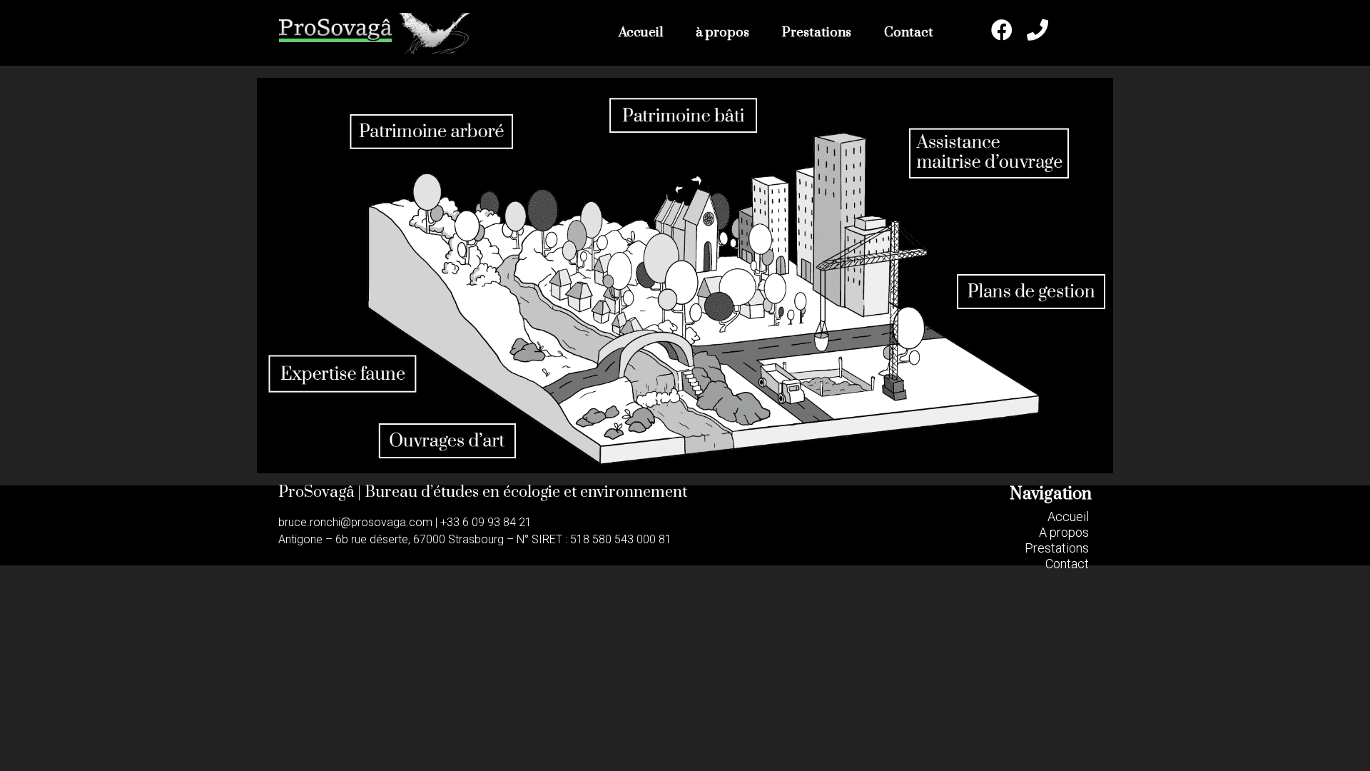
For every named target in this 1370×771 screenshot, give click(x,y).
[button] (1068, 517)
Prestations (816, 32)
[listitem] (432, 131)
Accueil (641, 32)
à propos (722, 32)
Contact (908, 32)
